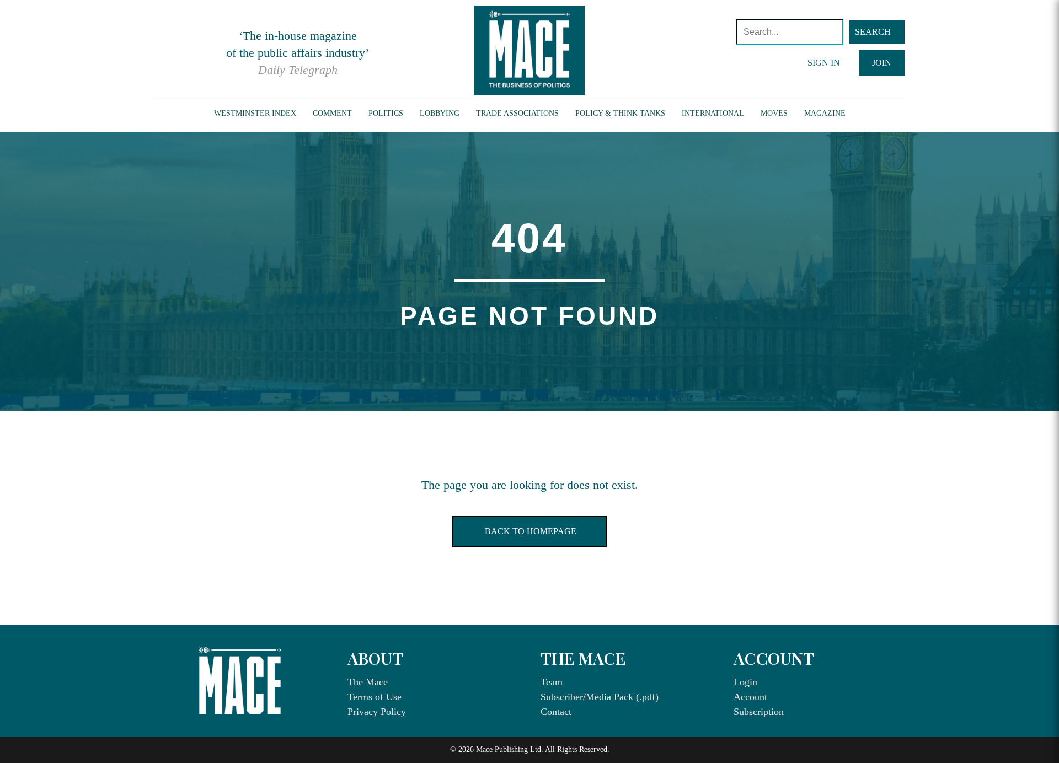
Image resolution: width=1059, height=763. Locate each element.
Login (745, 681)
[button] (877, 32)
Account (750, 696)
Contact (556, 711)
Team (552, 681)
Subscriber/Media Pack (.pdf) (600, 696)
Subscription (759, 711)
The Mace (367, 681)
